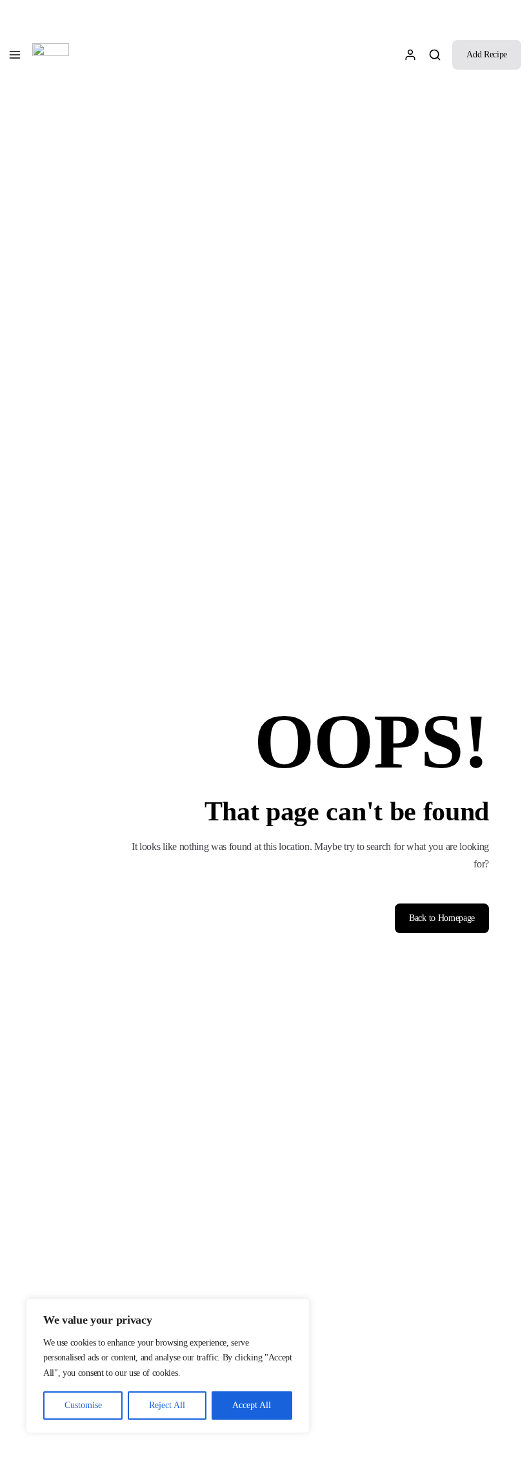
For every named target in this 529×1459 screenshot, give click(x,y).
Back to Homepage (442, 918)
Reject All (167, 1405)
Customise (83, 1405)
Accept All (251, 1405)
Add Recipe (486, 54)
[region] (168, 1366)
